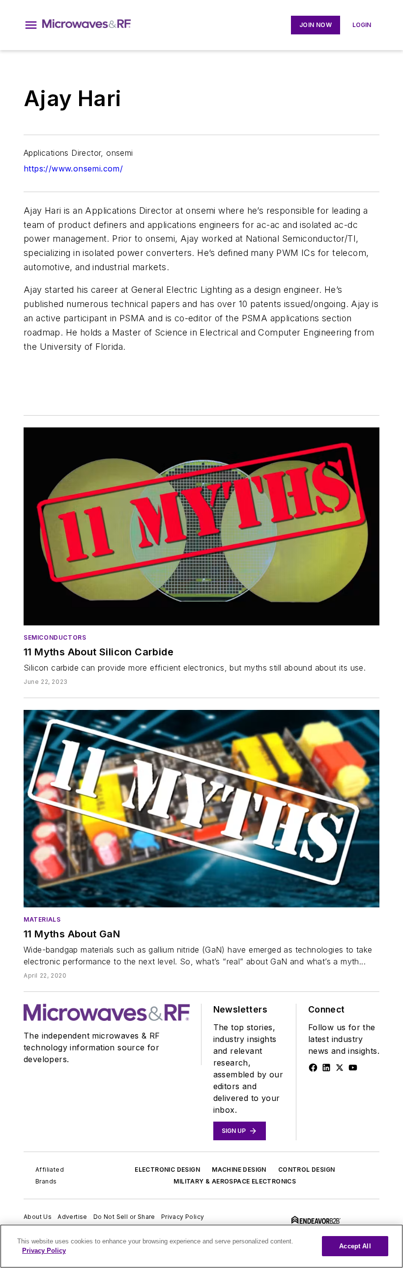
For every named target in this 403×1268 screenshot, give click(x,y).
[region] (201, 1246)
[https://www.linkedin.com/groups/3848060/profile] (326, 1067)
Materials (42, 919)
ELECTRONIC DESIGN (167, 1169)
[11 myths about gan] (201, 808)
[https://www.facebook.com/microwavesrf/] (313, 1067)
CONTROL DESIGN (306, 1169)
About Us (38, 1216)
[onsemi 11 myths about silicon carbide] (201, 526)
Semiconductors (55, 637)
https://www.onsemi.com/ (73, 168)
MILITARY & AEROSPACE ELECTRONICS (234, 1181)
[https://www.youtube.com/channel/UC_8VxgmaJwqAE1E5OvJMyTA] (353, 1067)
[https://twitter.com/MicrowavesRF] (340, 1067)
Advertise (72, 1216)
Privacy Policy (182, 1216)
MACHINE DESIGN (239, 1169)
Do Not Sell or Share (124, 1216)
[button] (31, 25)
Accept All (355, 1246)
